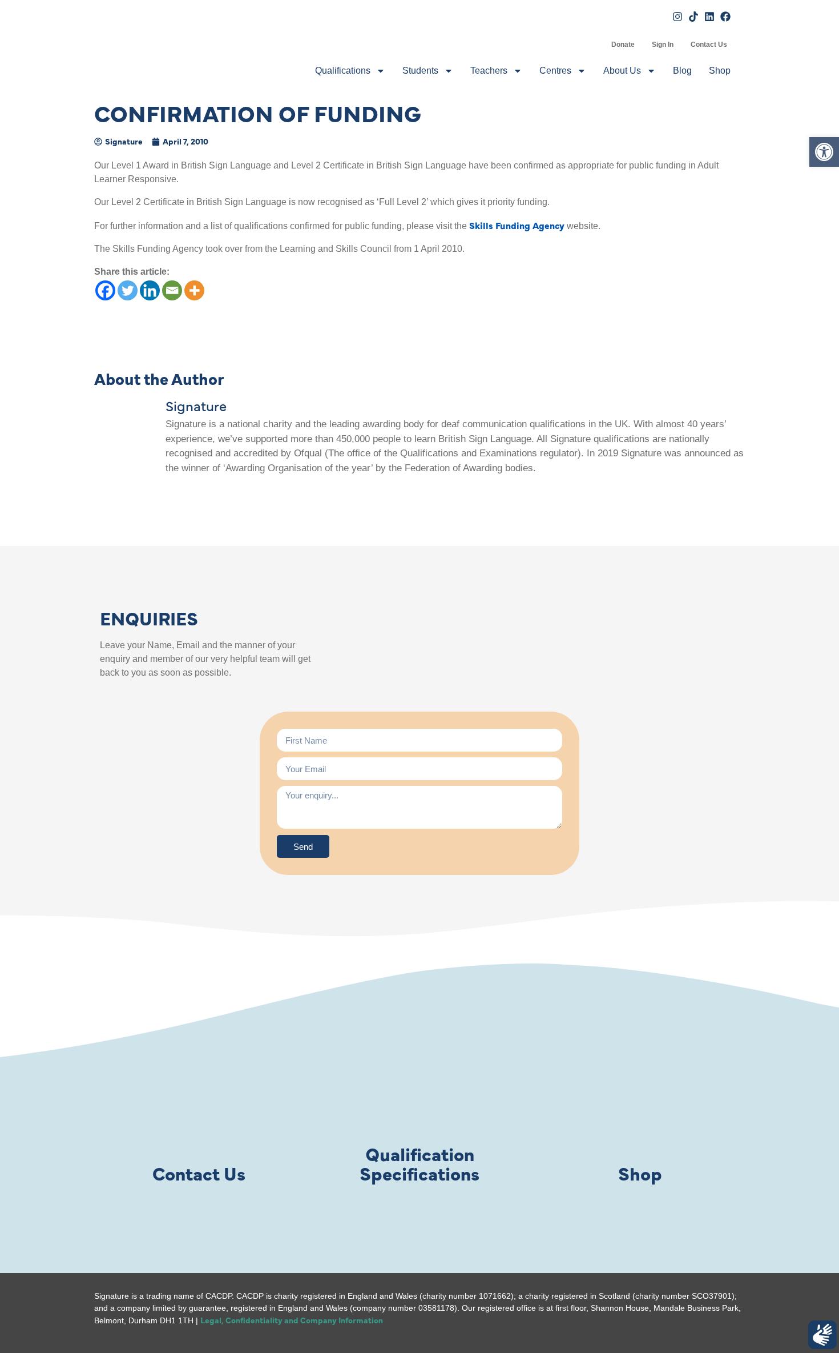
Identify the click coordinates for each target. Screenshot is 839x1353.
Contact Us (709, 45)
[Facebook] (105, 290)
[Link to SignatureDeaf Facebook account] (725, 16)
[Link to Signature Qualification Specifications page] (419, 1090)
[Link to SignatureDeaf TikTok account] (693, 16)
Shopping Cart (594, 44)
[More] (194, 290)
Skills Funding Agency (516, 225)
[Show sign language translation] (822, 1334)
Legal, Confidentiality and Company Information (291, 1320)
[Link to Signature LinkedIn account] (709, 16)
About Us (622, 70)
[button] (824, 152)
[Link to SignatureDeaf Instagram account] (677, 16)
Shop (720, 70)
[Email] (172, 290)
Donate (623, 45)
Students (420, 70)
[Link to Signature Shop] (640, 1090)
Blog (682, 70)
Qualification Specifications (419, 1163)
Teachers (488, 70)
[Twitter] (128, 290)
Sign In (662, 45)
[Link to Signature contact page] (198, 1090)
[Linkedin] (150, 290)
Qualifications (342, 70)
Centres (555, 70)
